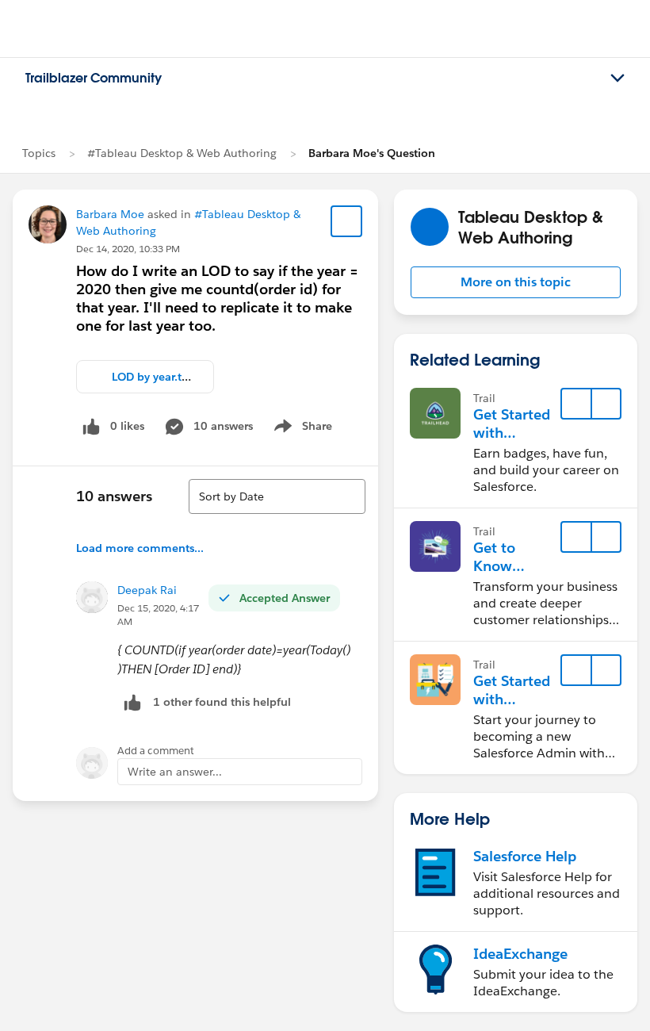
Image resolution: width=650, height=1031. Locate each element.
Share (301, 429)
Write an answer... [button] (175, 772)
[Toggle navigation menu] (617, 78)
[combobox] (277, 496)
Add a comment (155, 750)
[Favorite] (346, 221)
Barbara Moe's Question (371, 153)
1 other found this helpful (222, 702)
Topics (38, 153)
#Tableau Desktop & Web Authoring (182, 153)
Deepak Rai (147, 590)
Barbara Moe (110, 214)
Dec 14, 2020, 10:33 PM (128, 248)
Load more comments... (140, 548)
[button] (516, 282)
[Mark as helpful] (132, 702)
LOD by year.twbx (158, 377)
